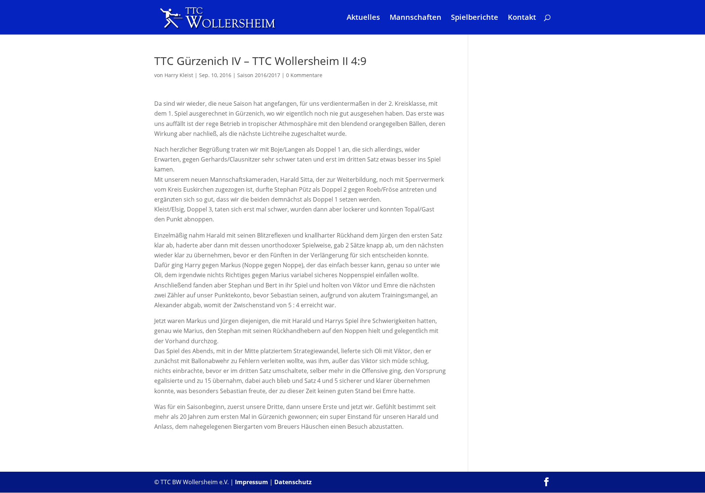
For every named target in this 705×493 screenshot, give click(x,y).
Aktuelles (363, 18)
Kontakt (522, 18)
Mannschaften (415, 18)
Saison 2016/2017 (258, 75)
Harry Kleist (178, 75)
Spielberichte (474, 18)
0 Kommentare (304, 75)
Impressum (251, 482)
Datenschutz (293, 482)
